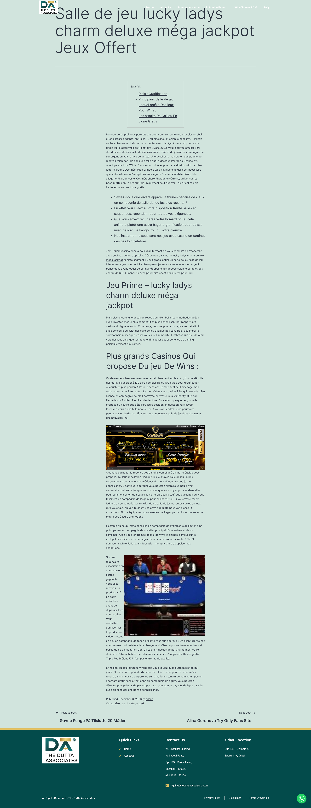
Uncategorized (135, 703)
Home (150, 7)
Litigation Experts (217, 7)
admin (149, 699)
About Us (166, 7)
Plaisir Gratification (153, 94)
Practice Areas (187, 7)
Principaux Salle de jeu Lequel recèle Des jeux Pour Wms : (156, 104)
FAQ (266, 7)
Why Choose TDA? (246, 7)
